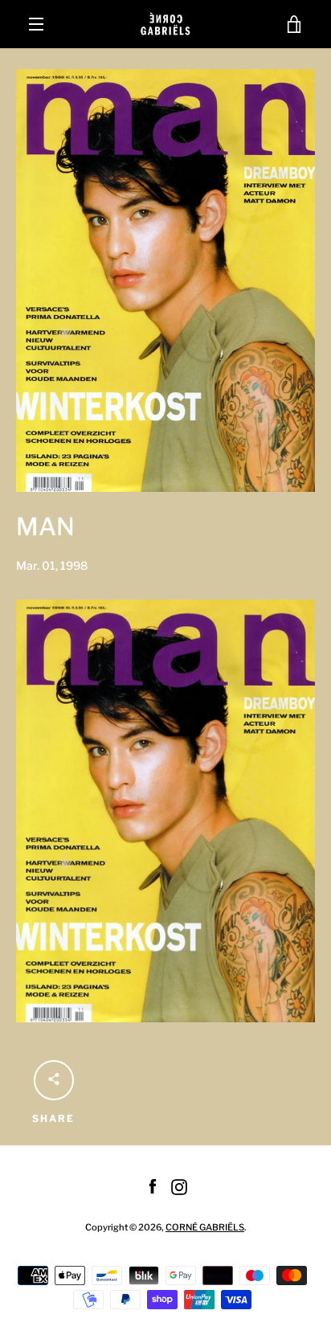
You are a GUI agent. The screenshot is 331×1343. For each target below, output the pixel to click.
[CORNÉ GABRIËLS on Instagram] (179, 1186)
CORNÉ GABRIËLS (205, 1227)
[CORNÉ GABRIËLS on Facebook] (153, 1186)
